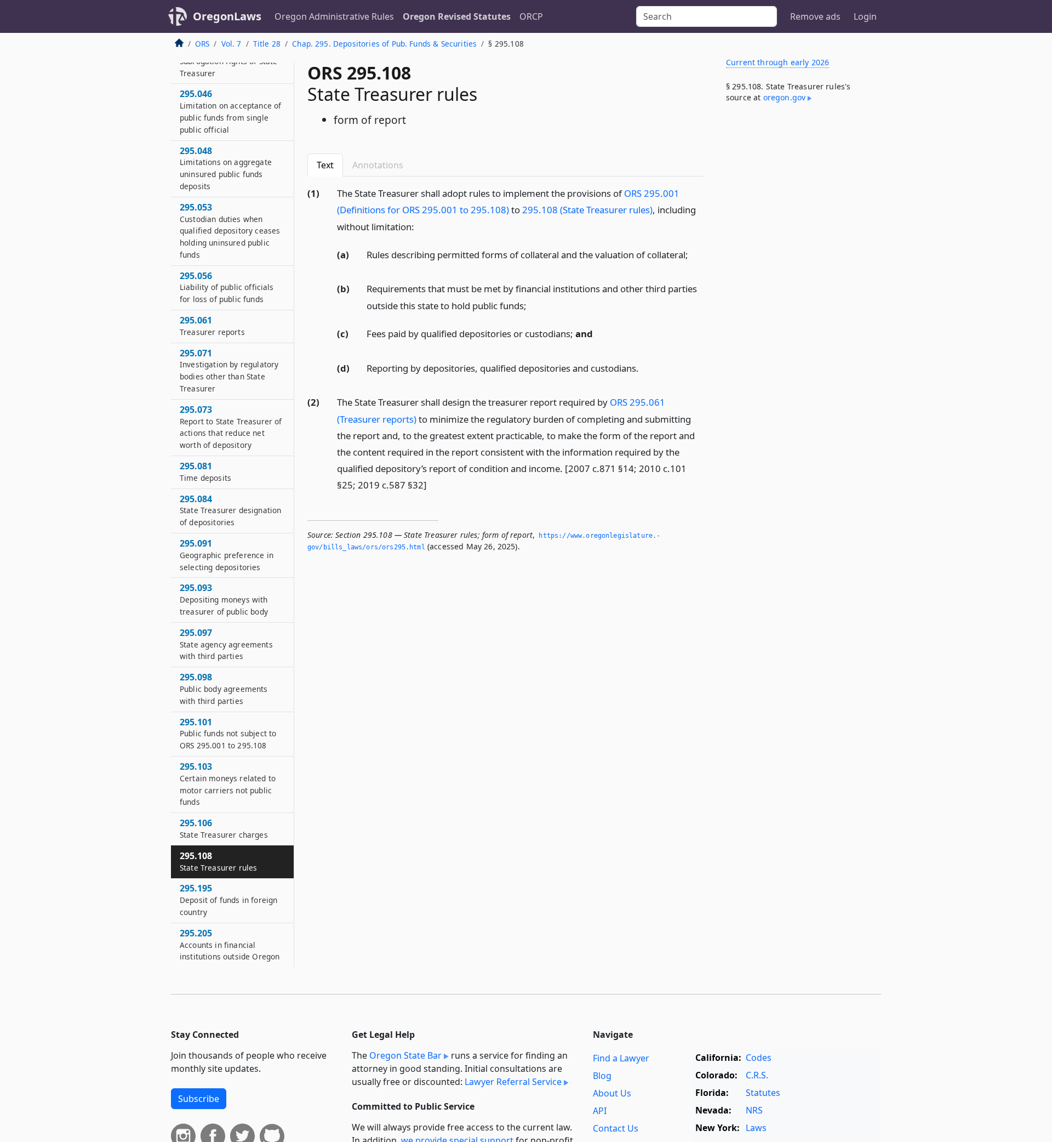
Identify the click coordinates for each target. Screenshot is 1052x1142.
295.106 (224, 828)
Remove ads (815, 16)
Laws (756, 1128)
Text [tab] (325, 165)
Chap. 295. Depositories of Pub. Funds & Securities (384, 43)
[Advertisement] (799, 292)
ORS (202, 43)
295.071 (229, 370)
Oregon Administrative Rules (334, 16)
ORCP (531, 16)
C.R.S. (757, 1075)
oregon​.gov (784, 97)
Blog (602, 1076)
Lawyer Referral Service (513, 1082)
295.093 (224, 599)
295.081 (205, 472)
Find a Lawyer (621, 1058)
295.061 (212, 326)
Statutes (763, 1093)
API (600, 1111)
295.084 (230, 510)
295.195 (228, 900)
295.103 (228, 783)
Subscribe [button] (198, 1099)
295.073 (231, 427)
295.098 (224, 689)
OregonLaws (227, 16)
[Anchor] (420, 226)
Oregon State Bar (405, 1055)
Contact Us (615, 1128)
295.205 (229, 944)
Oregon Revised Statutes (457, 16)
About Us (612, 1093)
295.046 (230, 111)
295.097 (226, 644)
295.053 (230, 230)
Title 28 (267, 43)
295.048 (226, 168)
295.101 (228, 733)
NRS (754, 1110)
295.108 (218, 861)
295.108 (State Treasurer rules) (587, 209)
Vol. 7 (231, 43)
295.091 (226, 555)
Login (865, 16)
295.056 (227, 287)
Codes (758, 1058)
